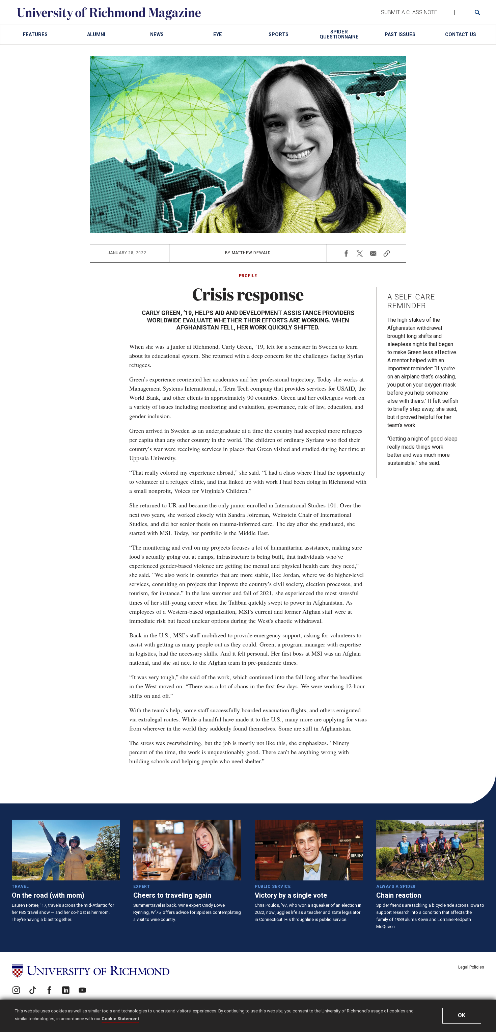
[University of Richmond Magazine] (109, 18)
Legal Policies (471, 967)
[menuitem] (35, 35)
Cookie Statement (120, 1018)
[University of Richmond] (90, 971)
